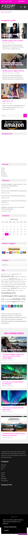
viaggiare (15, 301)
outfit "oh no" (6, 64)
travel (21, 290)
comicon (5, 279)
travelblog (8, 292)
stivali (16, 64)
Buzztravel (7, 276)
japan (19, 281)
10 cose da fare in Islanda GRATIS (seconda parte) (14, 191)
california (17, 276)
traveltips (18, 298)
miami (19, 282)
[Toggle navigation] (25, 7)
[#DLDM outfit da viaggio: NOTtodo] (14, 61)
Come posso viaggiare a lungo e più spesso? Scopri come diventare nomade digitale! (13, 356)
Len (13, 42)
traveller (8, 299)
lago (22, 281)
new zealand (18, 284)
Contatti (3, 467)
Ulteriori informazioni (10, 527)
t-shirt (16, 290)
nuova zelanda (9, 286)
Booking (3, 172)
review (9, 349)
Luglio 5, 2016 (5, 103)
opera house (6, 288)
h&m (24, 279)
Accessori (5, 34)
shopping (14, 288)
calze (19, 34)
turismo (3, 301)
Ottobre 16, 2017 (6, 73)
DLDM (13, 279)
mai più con (5, 36)
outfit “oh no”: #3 (7, 101)
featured (5, 349)
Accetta (6, 530)
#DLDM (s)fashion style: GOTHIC (12, 40)
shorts (12, 64)
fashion (20, 279)
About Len (3, 465)
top (3, 66)
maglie (4, 96)
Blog (2, 468)
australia (15, 274)
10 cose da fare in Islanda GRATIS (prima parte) (13, 196)
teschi (10, 36)
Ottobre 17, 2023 (6, 360)
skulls (24, 288)
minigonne (18, 62)
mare (15, 282)
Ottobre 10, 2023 (6, 411)
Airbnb (2, 170)
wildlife (22, 301)
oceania (17, 286)
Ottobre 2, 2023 (6, 437)
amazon (10, 34)
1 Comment (17, 73)
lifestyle (11, 282)
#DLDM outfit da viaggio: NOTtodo (13, 71)
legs (6, 282)
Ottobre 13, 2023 (6, 385)
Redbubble (4, 174)
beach (20, 274)
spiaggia (3, 290)
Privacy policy (4, 176)
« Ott (2, 239)
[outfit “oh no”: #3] (14, 91)
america (9, 274)
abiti (4, 62)
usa (8, 301)
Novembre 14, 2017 (7, 42)
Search (25, 115)
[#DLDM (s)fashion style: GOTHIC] (14, 31)
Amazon (3, 168)
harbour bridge (5, 281)
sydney (10, 290)
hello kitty (13, 281)
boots (15, 34)
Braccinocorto (6, 377)
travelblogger (9, 296)
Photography (6, 429)
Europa (12, 377)
